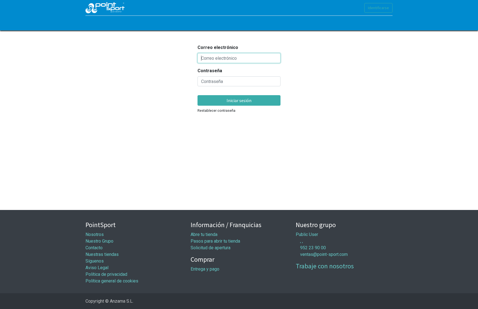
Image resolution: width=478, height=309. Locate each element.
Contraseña (210, 70)
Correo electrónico (218, 47)
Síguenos (94, 261)
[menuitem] (92, 23)
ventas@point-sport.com (324, 254)
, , (301, 241)
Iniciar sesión (239, 100)
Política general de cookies (111, 281)
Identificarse (378, 7)
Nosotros (94, 234)
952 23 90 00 (313, 247)
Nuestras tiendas (102, 254)
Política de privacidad (106, 274)
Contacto (94, 247)
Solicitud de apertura (210, 247)
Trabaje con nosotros (325, 266)
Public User (307, 234)
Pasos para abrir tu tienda (215, 241)
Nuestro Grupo (99, 241)
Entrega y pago (205, 269)
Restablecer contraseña (216, 110)
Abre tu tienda (204, 234)
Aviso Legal (96, 267)
